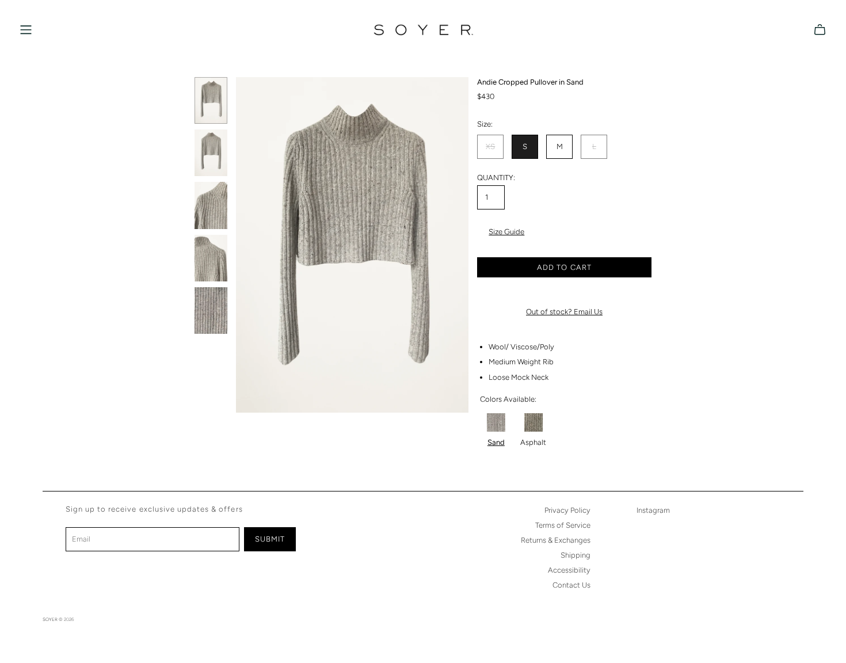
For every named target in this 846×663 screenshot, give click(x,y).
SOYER (50, 619)
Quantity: (496, 177)
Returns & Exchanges (555, 540)
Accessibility (569, 570)
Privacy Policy (567, 510)
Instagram (653, 510)
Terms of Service (562, 525)
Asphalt (533, 442)
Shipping (575, 555)
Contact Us (571, 585)
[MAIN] (26, 30)
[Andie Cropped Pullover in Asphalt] (533, 421)
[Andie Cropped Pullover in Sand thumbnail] (211, 100)
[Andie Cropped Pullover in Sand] (496, 421)
